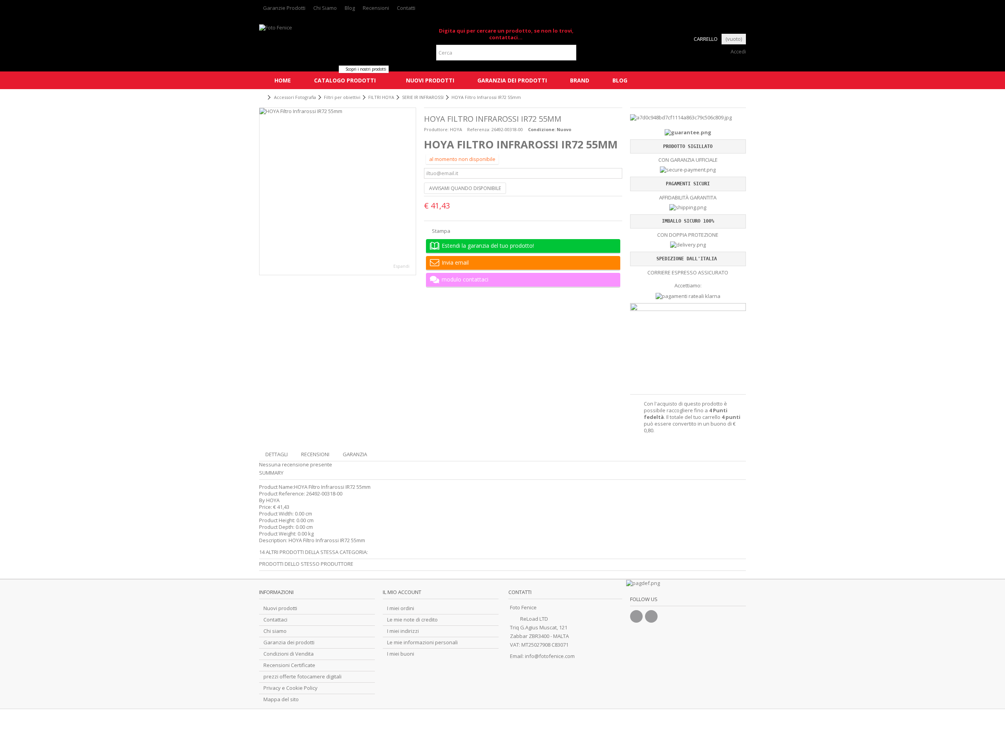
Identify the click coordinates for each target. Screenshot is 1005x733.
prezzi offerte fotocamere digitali (302, 676)
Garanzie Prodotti (284, 7)
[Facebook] (636, 616)
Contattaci (275, 619)
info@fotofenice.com (550, 656)
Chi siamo (275, 631)
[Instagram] (651, 616)
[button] (345, 80)
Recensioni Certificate (289, 665)
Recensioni (376, 7)
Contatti (406, 7)
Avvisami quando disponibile (465, 188)
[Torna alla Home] (261, 97)
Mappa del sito (281, 699)
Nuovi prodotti (280, 608)
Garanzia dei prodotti (288, 642)
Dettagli (276, 454)
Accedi (737, 51)
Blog (350, 7)
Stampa (440, 230)
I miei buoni (400, 654)
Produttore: (436, 129)
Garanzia (355, 454)
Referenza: (478, 129)
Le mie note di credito (412, 619)
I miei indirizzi (403, 631)
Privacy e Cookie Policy (290, 688)
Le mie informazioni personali (422, 642)
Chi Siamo (325, 7)
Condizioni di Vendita (288, 654)
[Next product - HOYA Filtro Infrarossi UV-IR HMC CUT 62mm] (743, 96)
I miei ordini (400, 608)
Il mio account (402, 592)
